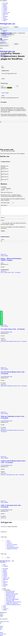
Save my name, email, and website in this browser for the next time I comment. (13, 223)
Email (2, 220)
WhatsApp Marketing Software (13, 604)
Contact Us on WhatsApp (1, 318)
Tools (2, 263)
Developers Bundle (10, 596)
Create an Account (4, 621)
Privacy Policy (10, 546)
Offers (8, 557)
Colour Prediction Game (6, 332)
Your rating (4, 202)
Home (2, 33)
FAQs (8, 540)
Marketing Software (10, 595)
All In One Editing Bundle (12, 599)
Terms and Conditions (12, 544)
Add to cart (3, 87)
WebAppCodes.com (7, 24)
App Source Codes (10, 597)
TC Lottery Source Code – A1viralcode (13, 329)
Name (2, 217)
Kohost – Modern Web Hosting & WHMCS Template (11, 259)
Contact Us (9, 543)
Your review (4, 205)
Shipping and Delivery (12, 548)
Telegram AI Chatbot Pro (12, 603)
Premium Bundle (10, 592)
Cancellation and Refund (12, 547)
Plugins (6, 33)
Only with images (7, 188)
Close (1, 613)
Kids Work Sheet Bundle (12, 593)
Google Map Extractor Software (13, 602)
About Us (9, 542)
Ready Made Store (10, 591)
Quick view (3, 254)
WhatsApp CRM (10, 600)
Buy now (9, 87)
